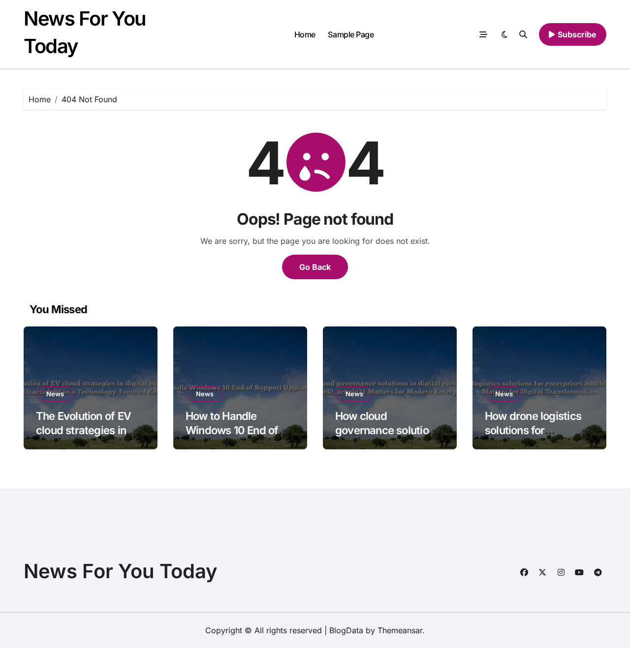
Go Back (315, 267)
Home (304, 34)
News (55, 394)
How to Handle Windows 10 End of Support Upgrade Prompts (232, 437)
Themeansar (400, 630)
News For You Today (121, 571)
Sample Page (351, 34)
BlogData (346, 630)
